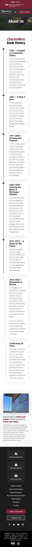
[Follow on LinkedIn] (14, 524)
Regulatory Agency (16, 492)
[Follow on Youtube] (18, 524)
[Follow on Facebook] (9, 524)
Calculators (16, 502)
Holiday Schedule (16, 486)
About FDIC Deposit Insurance (16, 496)
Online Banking (24, 12)
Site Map (16, 505)
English (13, 2)
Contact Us (16, 518)
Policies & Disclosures (16, 489)
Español (18, 2)
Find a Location (16, 511)
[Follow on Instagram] (23, 524)
